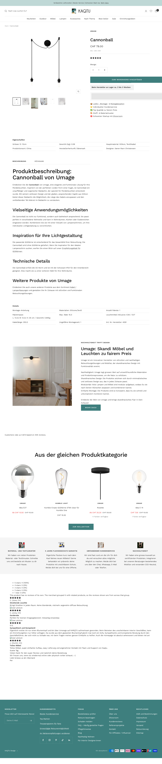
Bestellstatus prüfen (87, 714)
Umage (93, 31)
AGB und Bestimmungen (146, 714)
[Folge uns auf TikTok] (62, 740)
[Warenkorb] (156, 11)
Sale (114, 19)
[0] (151, 11)
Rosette (100, 508)
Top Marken (45, 719)
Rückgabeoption (117, 104)
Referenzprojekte (116, 725)
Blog (80, 733)
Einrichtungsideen (127, 19)
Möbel (53, 19)
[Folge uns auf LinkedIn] (69, 740)
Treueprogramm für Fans (50, 724)
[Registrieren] (31, 720)
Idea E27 (22, 508)
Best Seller (103, 19)
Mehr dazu (105, 3)
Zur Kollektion (81, 527)
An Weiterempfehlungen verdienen (55, 733)
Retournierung (142, 729)
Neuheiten (31, 19)
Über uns (113, 714)
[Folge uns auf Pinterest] (56, 740)
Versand (139, 725)
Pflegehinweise (84, 729)
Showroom (118, 116)
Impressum (141, 721)
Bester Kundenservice (49, 714)
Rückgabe (39, 161)
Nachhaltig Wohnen (86, 737)
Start (6, 26)
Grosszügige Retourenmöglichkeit (54, 728)
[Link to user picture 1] (16, 608)
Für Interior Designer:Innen (89, 740)
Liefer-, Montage (100, 104)
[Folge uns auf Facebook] (43, 740)
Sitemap (139, 733)
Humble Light (61, 503)
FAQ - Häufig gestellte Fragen (91, 725)
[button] (96, 58)
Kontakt (112, 729)
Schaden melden (85, 721)
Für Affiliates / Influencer (120, 733)
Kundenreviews (115, 721)
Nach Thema (89, 19)
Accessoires (75, 19)
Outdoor (42, 19)
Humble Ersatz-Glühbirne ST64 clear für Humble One (61, 509)
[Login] (146, 11)
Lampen (62, 19)
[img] (15, 598)
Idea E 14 (139, 508)
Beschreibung (19, 161)
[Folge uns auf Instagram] (49, 740)
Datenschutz (141, 718)
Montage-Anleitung (21, 310)
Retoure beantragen (86, 718)
